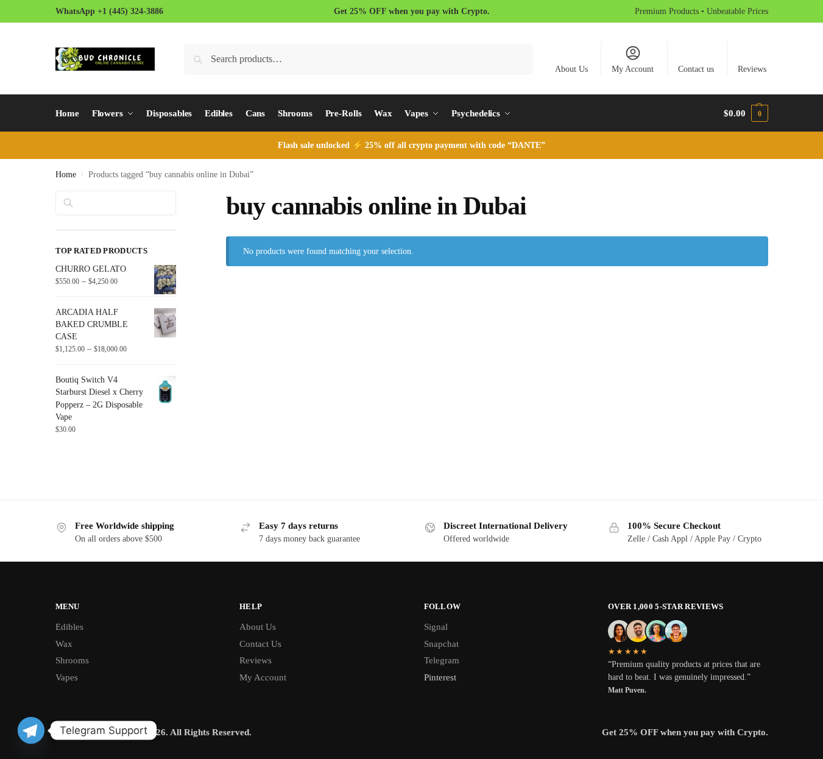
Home (65, 174)
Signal (436, 627)
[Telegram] (31, 730)
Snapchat (441, 644)
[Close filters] (179, 198)
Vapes (66, 677)
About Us (571, 69)
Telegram (441, 660)
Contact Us (260, 644)
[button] (746, 113)
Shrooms (72, 660)
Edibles (69, 627)
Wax (63, 644)
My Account (633, 69)
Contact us (696, 69)
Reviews (752, 69)
